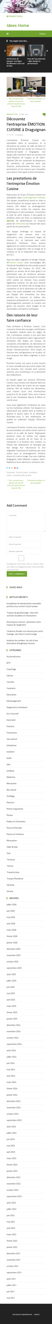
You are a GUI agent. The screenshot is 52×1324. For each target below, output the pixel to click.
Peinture (10, 802)
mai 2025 (11, 993)
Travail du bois (13, 872)
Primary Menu (15, 16)
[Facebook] (7, 468)
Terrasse (11, 859)
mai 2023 (11, 1145)
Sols (9, 853)
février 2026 (12, 936)
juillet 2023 (11, 1133)
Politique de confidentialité (22, 1315)
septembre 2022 (14, 1196)
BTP (8, 662)
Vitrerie (10, 891)
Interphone (12, 745)
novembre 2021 (14, 1259)
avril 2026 (11, 923)
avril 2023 (11, 1152)
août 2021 (11, 1278)
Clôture (10, 675)
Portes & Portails (14, 827)
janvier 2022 (12, 1247)
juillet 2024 (11, 1056)
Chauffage (11, 669)
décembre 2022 (13, 1177)
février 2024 (12, 1088)
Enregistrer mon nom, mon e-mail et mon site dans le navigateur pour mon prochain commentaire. (25, 566)
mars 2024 (11, 1082)
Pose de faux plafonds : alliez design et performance (36, 61)
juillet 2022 (11, 1209)
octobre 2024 (12, 1037)
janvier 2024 (12, 1094)
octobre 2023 (12, 1113)
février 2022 (12, 1240)
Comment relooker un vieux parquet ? (36, 99)
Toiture (10, 865)
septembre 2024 (14, 1044)
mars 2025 (11, 1006)
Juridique (10, 770)
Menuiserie (12, 783)
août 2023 (11, 1126)
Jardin (9, 758)
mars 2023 (11, 1158)
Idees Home (18, 25)
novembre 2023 (14, 1107)
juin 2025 (11, 987)
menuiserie (21, 223)
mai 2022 (11, 1221)
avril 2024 (11, 1075)
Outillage (11, 796)
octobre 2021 (12, 1266)
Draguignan (11, 472)
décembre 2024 (13, 1025)
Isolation (10, 751)
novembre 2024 (14, 1031)
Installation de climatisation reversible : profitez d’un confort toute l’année (24, 605)
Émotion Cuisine (15, 262)
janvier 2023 (12, 1171)
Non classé (11, 789)
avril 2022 (11, 1228)
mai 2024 (11, 1069)
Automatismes (14, 656)
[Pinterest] (15, 468)
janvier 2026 (12, 942)
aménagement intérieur (34, 197)
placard (10, 220)
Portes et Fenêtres (15, 834)
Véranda (10, 885)
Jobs (9, 764)
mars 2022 (11, 1234)
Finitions (10, 726)
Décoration (11, 694)
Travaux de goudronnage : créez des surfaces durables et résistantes (22, 614)
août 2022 (11, 1202)
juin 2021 (11, 1291)
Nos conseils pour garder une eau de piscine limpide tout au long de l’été (16, 102)
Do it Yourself (13, 713)
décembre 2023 (13, 1101)
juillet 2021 (11, 1285)
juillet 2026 (11, 904)
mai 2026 (11, 917)
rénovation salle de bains (22, 475)
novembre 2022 (14, 1183)
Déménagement (14, 701)
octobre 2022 (12, 1190)
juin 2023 (11, 1139)
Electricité (11, 720)
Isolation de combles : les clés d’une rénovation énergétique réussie (22, 642)
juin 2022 (11, 1215)
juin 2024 (11, 1063)
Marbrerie (11, 777)
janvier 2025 (12, 1018)
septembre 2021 (14, 1272)
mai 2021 (11, 1297)
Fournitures (12, 732)
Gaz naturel (12, 739)
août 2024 (11, 1050)
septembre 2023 (14, 1120)
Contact (37, 1315)
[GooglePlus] (12, 468)
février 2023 (12, 1164)
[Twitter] (10, 468)
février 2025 (12, 1012)
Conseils (10, 682)
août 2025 (11, 974)
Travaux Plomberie (15, 878)
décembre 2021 (13, 1253)
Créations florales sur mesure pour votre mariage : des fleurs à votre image (25, 633)
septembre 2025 (14, 968)
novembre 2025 (14, 955)
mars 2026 (11, 929)
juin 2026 (11, 910)
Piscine (10, 815)
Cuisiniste (11, 688)
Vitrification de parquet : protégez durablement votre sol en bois (15, 62)
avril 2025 (11, 999)
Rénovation (12, 114)
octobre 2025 (12, 961)
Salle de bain (12, 846)
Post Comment (17, 573)
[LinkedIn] (18, 468)
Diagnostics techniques (17, 707)
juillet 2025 (11, 980)
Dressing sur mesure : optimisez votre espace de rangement (24, 623)
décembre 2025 (13, 949)
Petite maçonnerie (15, 808)
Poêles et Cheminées (16, 821)
